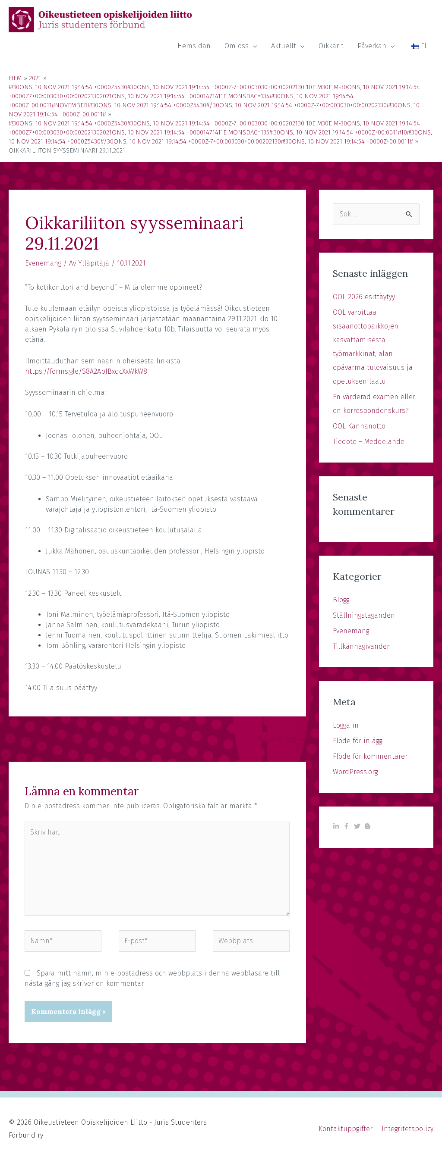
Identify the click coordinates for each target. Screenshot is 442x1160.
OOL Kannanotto (359, 426)
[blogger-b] (368, 826)
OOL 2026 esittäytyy (364, 297)
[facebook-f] (347, 826)
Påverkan (371, 46)
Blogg (341, 600)
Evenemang (43, 263)
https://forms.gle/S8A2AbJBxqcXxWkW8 (86, 371)
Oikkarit (331, 46)
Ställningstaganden (364, 615)
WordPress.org (355, 772)
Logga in (346, 725)
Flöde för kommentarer (370, 756)
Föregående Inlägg (42, 738)
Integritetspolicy (407, 1129)
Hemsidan (194, 46)
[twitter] (358, 826)
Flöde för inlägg (357, 741)
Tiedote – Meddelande (368, 442)
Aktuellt (283, 46)
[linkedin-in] (337, 826)
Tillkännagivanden (362, 646)
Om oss (236, 46)
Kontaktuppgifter (346, 1129)
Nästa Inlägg (281, 738)
